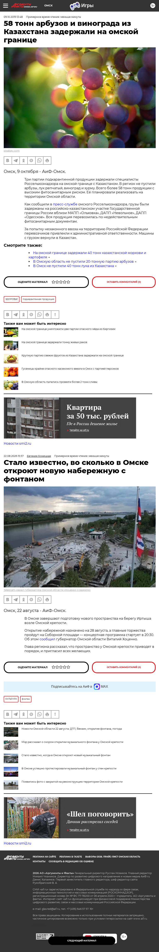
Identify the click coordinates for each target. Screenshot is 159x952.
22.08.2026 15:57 (14, 455)
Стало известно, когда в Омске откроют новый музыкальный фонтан (66, 755)
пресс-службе (65, 204)
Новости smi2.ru (17, 443)
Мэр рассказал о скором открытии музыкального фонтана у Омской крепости (72, 742)
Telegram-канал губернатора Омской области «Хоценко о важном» (47, 590)
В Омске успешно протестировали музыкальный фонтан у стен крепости (69, 768)
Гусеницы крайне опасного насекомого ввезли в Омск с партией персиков (70, 368)
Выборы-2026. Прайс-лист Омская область (112, 856)
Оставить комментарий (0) (124, 282)
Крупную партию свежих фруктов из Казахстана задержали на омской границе (73, 355)
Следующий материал (81, 940)
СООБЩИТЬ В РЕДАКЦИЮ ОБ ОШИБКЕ (71, 861)
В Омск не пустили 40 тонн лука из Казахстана (73, 266)
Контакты (39, 861)
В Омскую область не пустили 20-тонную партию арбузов (83, 261)
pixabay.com (12, 150)
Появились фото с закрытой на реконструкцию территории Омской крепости (72, 781)
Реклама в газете (70, 856)
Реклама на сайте (44, 856)
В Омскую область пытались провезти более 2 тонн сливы (59, 381)
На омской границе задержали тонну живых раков (54, 342)
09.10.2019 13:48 (13, 16)
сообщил (48, 639)
